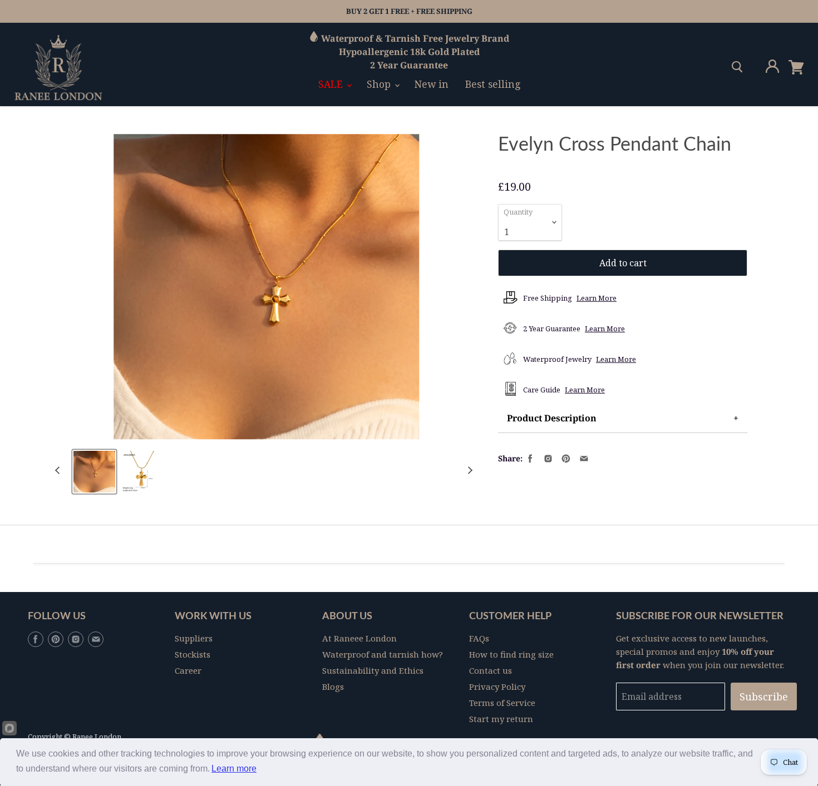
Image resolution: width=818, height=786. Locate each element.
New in (432, 84)
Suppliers (194, 638)
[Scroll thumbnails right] (468, 470)
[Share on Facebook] (529, 457)
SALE (332, 84)
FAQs (479, 638)
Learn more (234, 768)
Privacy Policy (497, 686)
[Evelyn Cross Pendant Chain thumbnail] (94, 472)
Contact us (490, 670)
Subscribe (764, 696)
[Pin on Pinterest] (564, 457)
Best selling (493, 84)
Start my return (501, 718)
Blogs (333, 686)
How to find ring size (511, 654)
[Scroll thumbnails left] (59, 470)
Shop (380, 84)
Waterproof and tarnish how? (382, 654)
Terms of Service (502, 702)
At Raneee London (359, 638)
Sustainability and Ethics (372, 670)
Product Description (552, 418)
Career (188, 670)
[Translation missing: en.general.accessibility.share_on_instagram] (547, 457)
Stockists (192, 654)
